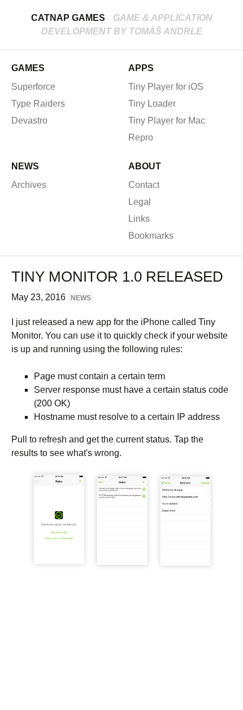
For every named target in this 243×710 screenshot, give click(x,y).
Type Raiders (38, 103)
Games (28, 68)
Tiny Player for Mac (166, 120)
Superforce (33, 86)
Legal (139, 202)
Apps (141, 68)
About (144, 166)
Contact (143, 185)
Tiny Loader (152, 103)
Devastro (29, 120)
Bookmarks (150, 235)
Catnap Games (68, 18)
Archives (28, 185)
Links (139, 218)
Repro (140, 137)
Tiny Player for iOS (165, 86)
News (25, 166)
